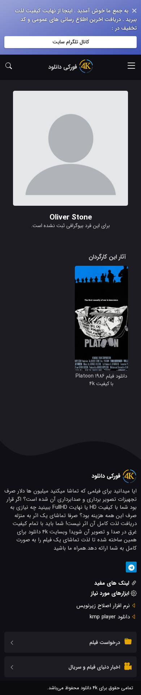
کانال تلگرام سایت (70, 42)
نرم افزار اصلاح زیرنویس (103, 605)
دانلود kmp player (110, 617)
